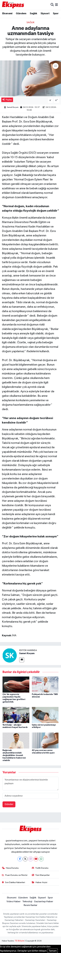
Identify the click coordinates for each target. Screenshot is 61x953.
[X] (25, 858)
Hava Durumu (12, 868)
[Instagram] (30, 858)
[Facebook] (19, 858)
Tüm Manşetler (42, 875)
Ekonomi (7, 13)
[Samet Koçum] (10, 655)
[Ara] (52, 5)
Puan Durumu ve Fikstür (16, 875)
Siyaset (45, 13)
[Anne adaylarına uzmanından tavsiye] (30, 78)
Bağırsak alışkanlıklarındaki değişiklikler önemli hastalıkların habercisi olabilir (14, 755)
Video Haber (14, 901)
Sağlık (33, 13)
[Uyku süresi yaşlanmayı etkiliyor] (45, 715)
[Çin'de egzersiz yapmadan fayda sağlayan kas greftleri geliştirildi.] (16, 684)
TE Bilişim (19, 941)
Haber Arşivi (41, 882)
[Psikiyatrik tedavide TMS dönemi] (45, 684)
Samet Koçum (13, 107)
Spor (55, 13)
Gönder (9, 804)
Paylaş (9, 100)
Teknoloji (27, 901)
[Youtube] (35, 858)
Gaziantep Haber (43, 901)
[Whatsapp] (41, 858)
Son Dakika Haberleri (15, 882)
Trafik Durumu (41, 868)
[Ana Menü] (56, 5)
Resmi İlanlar (30, 905)
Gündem (21, 13)
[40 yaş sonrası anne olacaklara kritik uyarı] (45, 740)
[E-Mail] (21, 659)
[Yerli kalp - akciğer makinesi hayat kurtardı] (16, 715)
